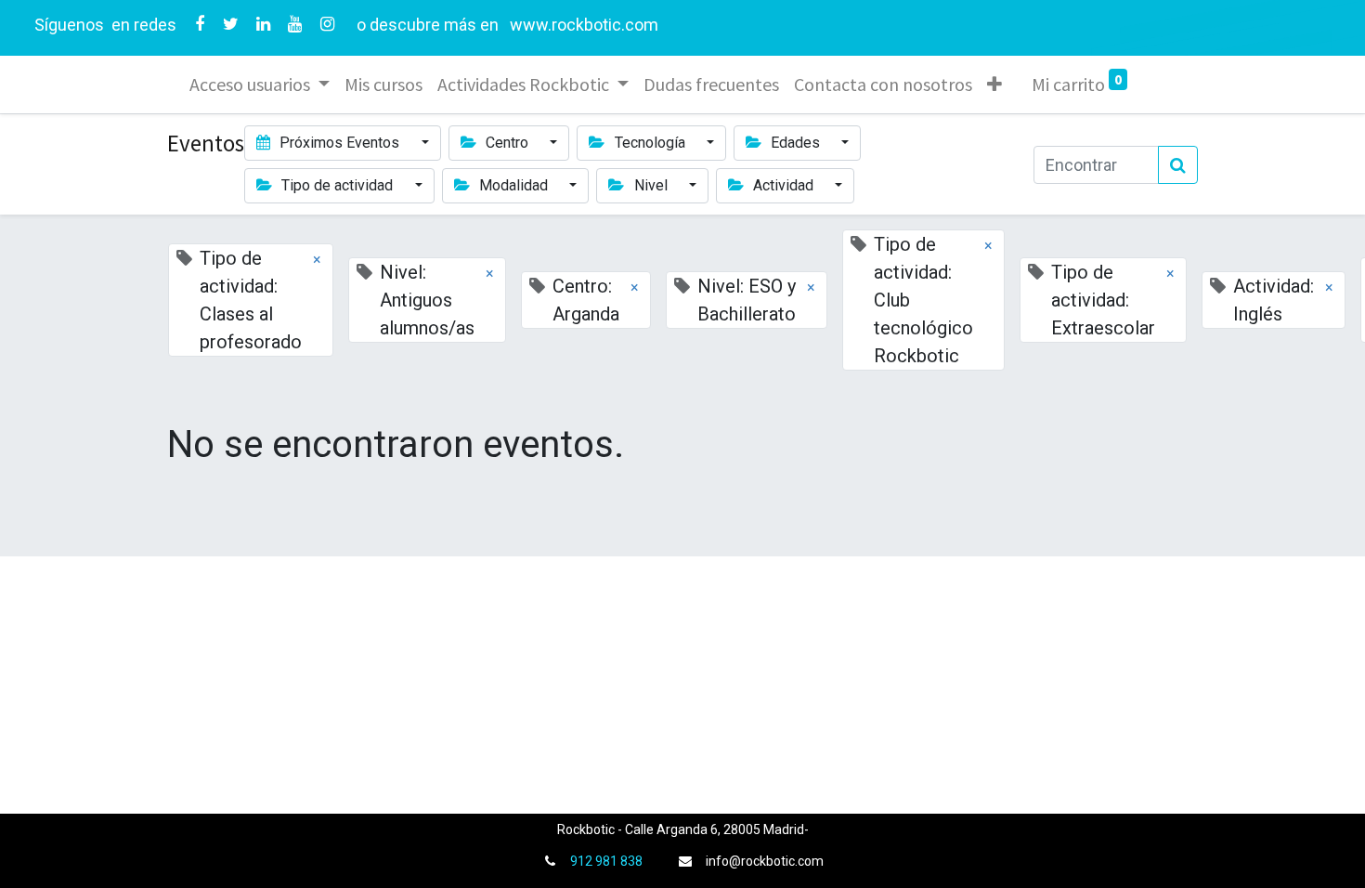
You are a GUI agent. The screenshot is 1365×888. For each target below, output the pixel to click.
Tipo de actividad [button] (337, 185)
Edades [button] (795, 142)
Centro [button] (507, 142)
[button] (994, 84)
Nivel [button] (650, 185)
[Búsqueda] (1178, 165)
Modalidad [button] (513, 185)
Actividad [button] (783, 185)
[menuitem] (383, 84)
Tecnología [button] (650, 142)
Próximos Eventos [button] (339, 142)
